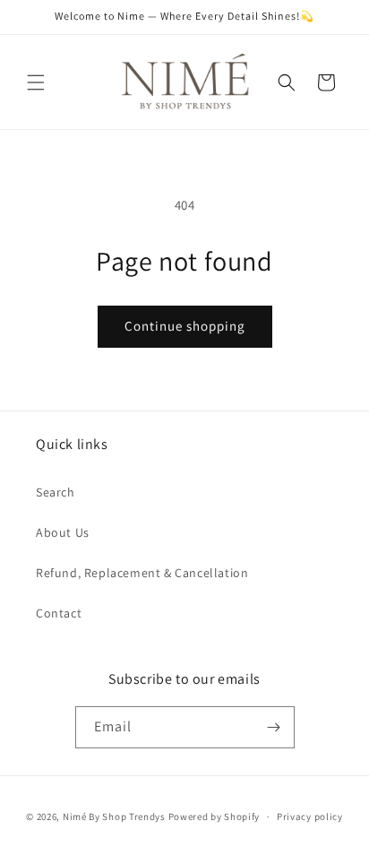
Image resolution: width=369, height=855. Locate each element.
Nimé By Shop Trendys (114, 816)
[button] (36, 82)
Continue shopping (184, 325)
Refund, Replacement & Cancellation (142, 573)
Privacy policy (310, 816)
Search (55, 492)
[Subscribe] (274, 727)
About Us (63, 532)
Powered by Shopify (214, 816)
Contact (59, 613)
